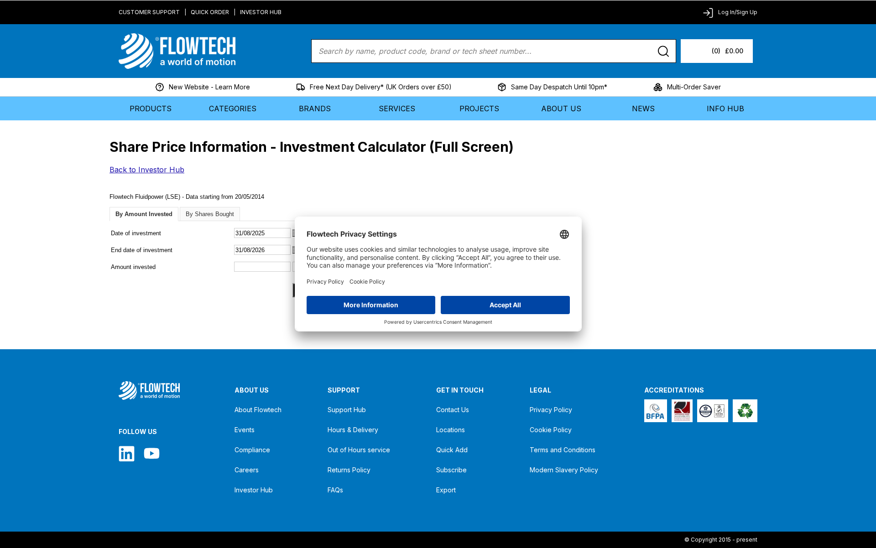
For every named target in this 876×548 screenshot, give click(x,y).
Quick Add (452, 450)
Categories (232, 108)
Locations (450, 430)
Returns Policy (349, 470)
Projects (479, 108)
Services (397, 108)
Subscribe (451, 470)
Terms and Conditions (562, 450)
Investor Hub (261, 12)
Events (245, 430)
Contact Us (452, 410)
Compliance (252, 450)
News (643, 108)
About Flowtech (258, 410)
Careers (247, 470)
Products (151, 108)
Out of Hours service (359, 450)
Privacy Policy (551, 410)
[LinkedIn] (127, 453)
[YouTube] (152, 453)
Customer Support (149, 12)
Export (446, 490)
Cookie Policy (551, 430)
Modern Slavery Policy (564, 470)
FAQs (335, 490)
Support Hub (347, 410)
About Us (561, 108)
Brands (315, 108)
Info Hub (725, 108)
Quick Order (210, 12)
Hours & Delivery (353, 430)
